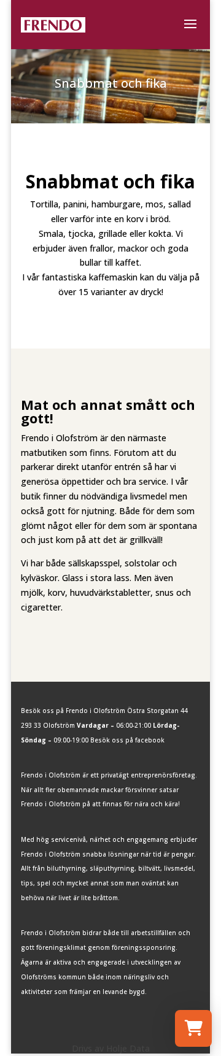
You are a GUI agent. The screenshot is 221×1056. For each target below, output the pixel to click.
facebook (150, 740)
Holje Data (128, 1048)
